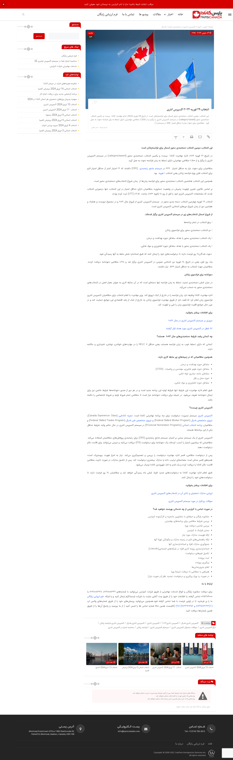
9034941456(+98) (184, 606)
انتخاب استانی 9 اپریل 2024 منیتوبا (61, 115)
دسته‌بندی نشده (174, 27)
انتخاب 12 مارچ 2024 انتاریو (106, 667)
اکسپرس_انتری (153, 623)
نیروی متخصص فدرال (202, 420)
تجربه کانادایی (126, 416)
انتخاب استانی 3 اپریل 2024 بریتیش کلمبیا (58, 131)
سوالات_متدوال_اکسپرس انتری (184, 627)
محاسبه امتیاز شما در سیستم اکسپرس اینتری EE (56, 61)
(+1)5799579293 (204, 606)
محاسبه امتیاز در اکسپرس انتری (121, 627)
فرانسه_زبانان (142, 627)
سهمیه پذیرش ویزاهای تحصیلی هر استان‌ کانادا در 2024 (52, 99)
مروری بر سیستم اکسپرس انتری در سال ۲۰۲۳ (190, 320)
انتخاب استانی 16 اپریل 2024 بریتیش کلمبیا (57, 89)
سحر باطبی (94, 127)
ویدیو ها (143, 14)
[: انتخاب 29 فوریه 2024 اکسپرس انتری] (200, 136)
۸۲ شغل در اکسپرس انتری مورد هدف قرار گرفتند (189, 328)
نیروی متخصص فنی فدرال (139, 420)
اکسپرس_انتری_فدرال (135, 623)
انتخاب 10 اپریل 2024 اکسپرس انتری (199, 667)
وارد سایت (184, 706)
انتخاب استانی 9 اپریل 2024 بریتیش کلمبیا (58, 120)
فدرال (163, 27)
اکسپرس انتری (189, 27)
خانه (180, 14)
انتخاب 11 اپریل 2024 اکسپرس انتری (166, 667)
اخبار (170, 14)
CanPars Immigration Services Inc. (190, 752)
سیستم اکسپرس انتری (159, 627)
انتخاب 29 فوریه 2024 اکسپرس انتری (188, 109)
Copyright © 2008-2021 (164, 752)
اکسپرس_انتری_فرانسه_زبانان (112, 623)
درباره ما (179, 744)
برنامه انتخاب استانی (192, 425)
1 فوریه (161, 173)
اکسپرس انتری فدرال (189, 623)
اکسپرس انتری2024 (170, 623)
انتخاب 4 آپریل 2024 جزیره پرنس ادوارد (59, 125)
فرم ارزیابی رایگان (107, 14)
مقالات (157, 14)
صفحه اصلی (208, 27)
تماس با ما (128, 14)
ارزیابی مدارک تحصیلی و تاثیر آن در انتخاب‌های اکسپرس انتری (181, 493)
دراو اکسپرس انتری (208, 627)
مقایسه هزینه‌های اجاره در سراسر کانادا (60, 84)
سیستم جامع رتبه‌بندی (150, 168)
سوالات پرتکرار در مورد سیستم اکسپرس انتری (190, 501)
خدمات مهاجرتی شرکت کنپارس (63, 66)
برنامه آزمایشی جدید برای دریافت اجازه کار (58, 94)
